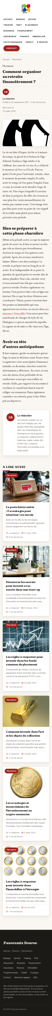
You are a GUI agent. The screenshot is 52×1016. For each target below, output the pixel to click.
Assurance (10, 36)
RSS (35, 977)
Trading (8, 25)
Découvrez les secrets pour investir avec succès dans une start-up (23, 585)
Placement (31, 25)
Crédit (30, 42)
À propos (42, 42)
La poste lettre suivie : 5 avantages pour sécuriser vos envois (20, 510)
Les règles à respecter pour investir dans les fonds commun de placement (24, 660)
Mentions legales (22, 977)
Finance (24, 36)
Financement (25, 31)
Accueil (8, 19)
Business (8, 31)
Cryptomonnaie (13, 42)
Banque (20, 19)
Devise (32, 19)
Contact (11, 48)
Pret (19, 25)
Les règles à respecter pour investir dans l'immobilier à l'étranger (22, 885)
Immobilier (38, 36)
